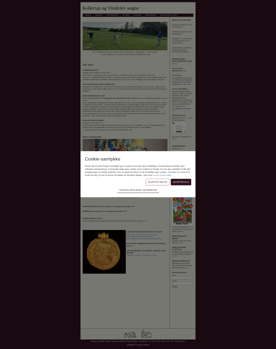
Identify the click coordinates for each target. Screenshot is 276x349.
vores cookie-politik (163, 175)
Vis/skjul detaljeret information (138, 190)
